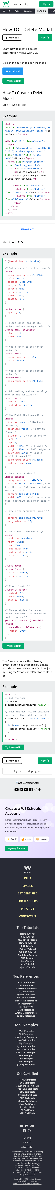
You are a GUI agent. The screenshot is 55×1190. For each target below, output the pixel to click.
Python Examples (26, 1046)
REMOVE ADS (27, 229)
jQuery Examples (26, 1064)
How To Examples (26, 1040)
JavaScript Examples (26, 1037)
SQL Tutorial (27, 945)
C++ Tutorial (27, 964)
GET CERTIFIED (28, 893)
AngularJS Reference (26, 1012)
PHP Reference (26, 1003)
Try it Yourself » (13, 80)
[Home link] (5, 4)
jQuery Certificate (27, 1100)
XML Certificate (27, 1113)
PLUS (27, 878)
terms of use (29, 1172)
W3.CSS (28, 10)
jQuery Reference (26, 1015)
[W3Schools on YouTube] (16, 790)
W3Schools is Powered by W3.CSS (27, 1183)
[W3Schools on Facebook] (31, 790)
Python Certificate (27, 1094)
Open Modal (13, 71)
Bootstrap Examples (26, 1052)
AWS (17, 10)
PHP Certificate (27, 1097)
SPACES (27, 886)
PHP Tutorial (27, 958)
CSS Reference (25, 985)
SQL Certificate (27, 1091)
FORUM (27, 1137)
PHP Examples (26, 1055)
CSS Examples (26, 1034)
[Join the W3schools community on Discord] (26, 790)
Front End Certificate (27, 1088)
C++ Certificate (27, 1107)
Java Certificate (27, 1103)
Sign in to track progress (27, 771)
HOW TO (41, 10)
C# (8, 10)
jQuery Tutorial (27, 967)
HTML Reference (26, 982)
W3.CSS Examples (26, 1049)
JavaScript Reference (26, 988)
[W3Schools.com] (27, 870)
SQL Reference (26, 991)
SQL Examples (26, 1043)
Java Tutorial (27, 961)
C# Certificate (28, 1110)
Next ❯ (45, 37)
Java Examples (26, 1058)
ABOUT (27, 1142)
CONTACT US (27, 916)
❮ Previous (12, 37)
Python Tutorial (27, 948)
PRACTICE (27, 908)
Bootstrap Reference (26, 1000)
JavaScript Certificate (27, 1085)
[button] (26, 4)
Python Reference (26, 994)
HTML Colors (26, 1006)
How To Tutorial (27, 942)
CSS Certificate (27, 1082)
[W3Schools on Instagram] (35, 790)
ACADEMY (26, 1146)
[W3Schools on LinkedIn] (21, 790)
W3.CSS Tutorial (27, 951)
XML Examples (26, 1061)
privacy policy (29, 1174)
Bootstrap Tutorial (27, 954)
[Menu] (4, 11)
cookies (39, 1172)
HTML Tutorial (27, 933)
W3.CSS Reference (26, 997)
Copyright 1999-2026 (23, 1179)
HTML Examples (26, 1030)
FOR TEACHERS (28, 901)
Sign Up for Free (17, 848)
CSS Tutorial (27, 936)
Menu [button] (17, 4)
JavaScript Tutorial (27, 939)
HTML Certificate (27, 1079)
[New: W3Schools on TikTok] (39, 790)
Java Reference (26, 1009)
